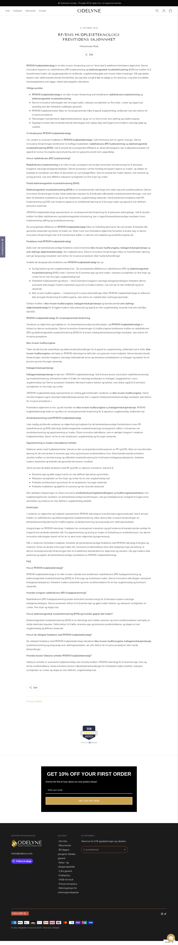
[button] (171, 938)
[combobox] (169, 942)
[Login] (164, 11)
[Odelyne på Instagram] (162, 914)
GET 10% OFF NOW (89, 801)
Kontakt (42, 10)
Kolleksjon (17, 10)
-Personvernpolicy (67, 884)
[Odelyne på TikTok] (165, 914)
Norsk (167, 942)
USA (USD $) (19, 913)
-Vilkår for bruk (65, 879)
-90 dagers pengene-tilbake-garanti (67, 854)
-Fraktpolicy (64, 875)
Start (8, 10)
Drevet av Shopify (51, 927)
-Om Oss (62, 841)
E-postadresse (90, 846)
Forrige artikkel (34, 701)
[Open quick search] (157, 11)
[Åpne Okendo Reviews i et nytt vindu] (89, 742)
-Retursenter (64, 845)
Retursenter (31, 10)
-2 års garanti (65, 871)
